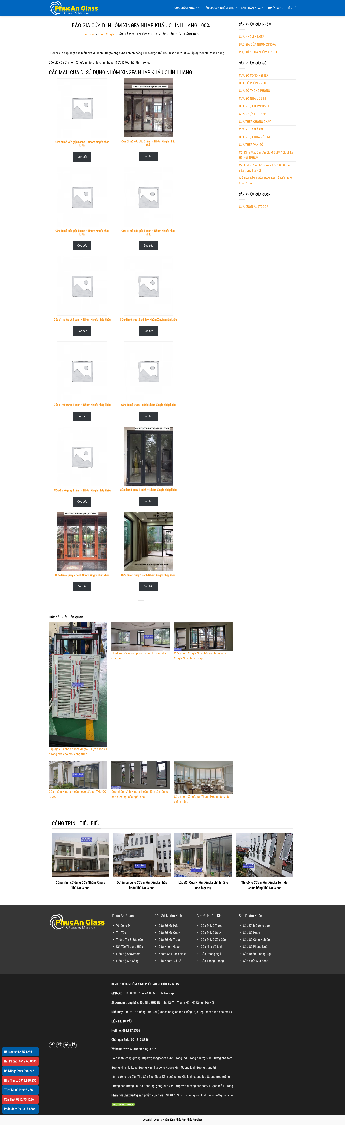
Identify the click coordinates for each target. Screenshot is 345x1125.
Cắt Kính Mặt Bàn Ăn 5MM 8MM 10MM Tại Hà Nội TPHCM (266, 155)
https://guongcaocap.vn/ (157, 1058)
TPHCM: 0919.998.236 (18, 1090)
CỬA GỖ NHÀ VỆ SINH (253, 98)
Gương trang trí (206, 1067)
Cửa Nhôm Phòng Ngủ (257, 954)
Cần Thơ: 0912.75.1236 (19, 1099)
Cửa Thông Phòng (212, 961)
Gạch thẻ (216, 1086)
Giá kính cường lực (194, 1077)
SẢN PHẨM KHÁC (251, 8)
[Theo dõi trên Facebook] (52, 1045)
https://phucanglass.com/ (191, 1086)
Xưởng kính (173, 1067)
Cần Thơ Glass (152, 1077)
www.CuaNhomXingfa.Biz (139, 1049)
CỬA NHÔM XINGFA (185, 8)
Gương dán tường (122, 1086)
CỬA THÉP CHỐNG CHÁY (255, 122)
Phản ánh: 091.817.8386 (19, 1109)
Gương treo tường (218, 1077)
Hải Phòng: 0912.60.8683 (20, 1061)
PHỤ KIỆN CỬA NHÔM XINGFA (258, 52)
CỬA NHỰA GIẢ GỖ (251, 129)
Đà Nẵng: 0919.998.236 (19, 1071)
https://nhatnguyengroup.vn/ (154, 1086)
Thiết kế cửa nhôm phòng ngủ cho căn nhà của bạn (138, 655)
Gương (229, 1086)
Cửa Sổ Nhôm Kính (168, 915)
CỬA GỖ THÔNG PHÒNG (254, 91)
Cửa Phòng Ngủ (211, 954)
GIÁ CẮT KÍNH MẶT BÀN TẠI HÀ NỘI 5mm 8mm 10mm (265, 180)
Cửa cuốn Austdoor (255, 961)
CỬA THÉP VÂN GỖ (251, 145)
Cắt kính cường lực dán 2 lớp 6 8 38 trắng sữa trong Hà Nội (265, 167)
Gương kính (188, 1067)
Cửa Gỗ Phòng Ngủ (255, 947)
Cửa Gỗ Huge (251, 933)
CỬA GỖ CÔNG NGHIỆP (253, 75)
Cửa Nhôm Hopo (169, 947)
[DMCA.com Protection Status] (123, 1104)
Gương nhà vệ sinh (200, 1058)
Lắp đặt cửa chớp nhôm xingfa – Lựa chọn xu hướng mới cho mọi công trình (78, 751)
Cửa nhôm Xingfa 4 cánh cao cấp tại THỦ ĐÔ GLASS (77, 794)
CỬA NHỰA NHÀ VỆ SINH (255, 137)
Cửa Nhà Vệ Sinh (212, 947)
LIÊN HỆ (291, 8)
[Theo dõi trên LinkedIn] (73, 1045)
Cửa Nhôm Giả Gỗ (170, 961)
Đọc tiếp (82, 157)
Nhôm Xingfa (106, 34)
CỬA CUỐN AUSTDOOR (253, 207)
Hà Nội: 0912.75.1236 (18, 1052)
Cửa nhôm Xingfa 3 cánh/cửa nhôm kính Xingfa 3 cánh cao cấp (200, 655)
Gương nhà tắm (222, 1058)
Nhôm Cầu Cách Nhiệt (173, 954)
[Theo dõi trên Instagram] (59, 1045)
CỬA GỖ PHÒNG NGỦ (252, 83)
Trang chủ (88, 34)
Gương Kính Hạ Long (151, 1067)
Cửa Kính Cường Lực (256, 926)
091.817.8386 (131, 1030)
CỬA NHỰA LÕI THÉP (252, 114)
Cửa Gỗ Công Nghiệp (256, 940)
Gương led (180, 1058)
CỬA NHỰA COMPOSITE (254, 106)
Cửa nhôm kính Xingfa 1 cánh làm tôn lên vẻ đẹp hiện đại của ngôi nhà (140, 794)
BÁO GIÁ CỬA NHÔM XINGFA (220, 8)
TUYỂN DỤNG (275, 8)
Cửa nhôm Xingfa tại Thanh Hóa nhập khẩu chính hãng (202, 799)
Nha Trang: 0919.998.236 (20, 1080)
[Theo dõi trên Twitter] (66, 1045)
